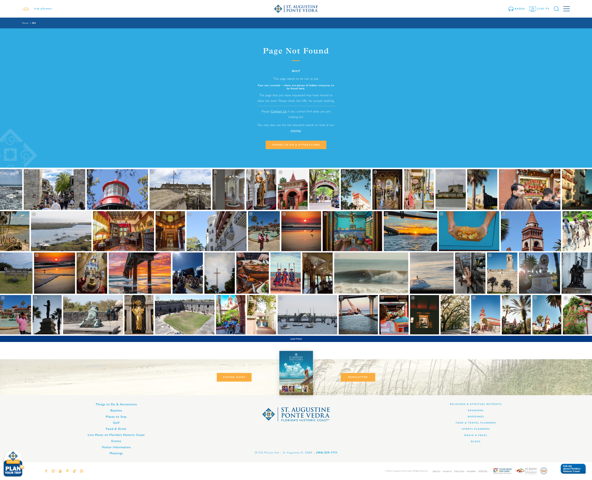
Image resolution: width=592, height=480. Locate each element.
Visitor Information (116, 447)
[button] (573, 469)
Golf (116, 422)
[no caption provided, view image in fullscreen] (188, 273)
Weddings (476, 416)
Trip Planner (43, 8)
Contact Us (279, 111)
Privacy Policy (459, 471)
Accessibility (471, 471)
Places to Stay (116, 416)
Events (116, 441)
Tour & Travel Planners (475, 422)
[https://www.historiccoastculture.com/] (502, 470)
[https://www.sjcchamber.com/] (526, 470)
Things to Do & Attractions (296, 144)
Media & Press (475, 435)
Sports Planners (476, 429)
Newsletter (358, 377)
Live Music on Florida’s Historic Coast (116, 435)
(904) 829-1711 (327, 452)
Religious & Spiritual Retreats (476, 404)
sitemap (296, 130)
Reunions (476, 410)
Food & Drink (116, 429)
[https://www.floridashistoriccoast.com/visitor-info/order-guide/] (296, 373)
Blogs (476, 441)
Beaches (116, 410)
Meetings (116, 453)
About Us (436, 471)
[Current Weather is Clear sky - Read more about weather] (26, 8)
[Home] (296, 9)
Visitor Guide (234, 377)
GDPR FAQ (482, 471)
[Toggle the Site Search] (556, 8)
